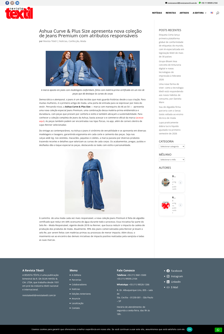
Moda (83, 41)
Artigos (184, 13)
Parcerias (76, 279)
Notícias (157, 13)
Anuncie (76, 298)
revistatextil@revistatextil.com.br (39, 295)
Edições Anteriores (81, 293)
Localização (77, 303)
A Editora (198, 13)
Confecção (74, 41)
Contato (76, 308)
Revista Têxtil (50, 41)
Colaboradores (79, 284)
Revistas (171, 13)
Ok (189, 329)
